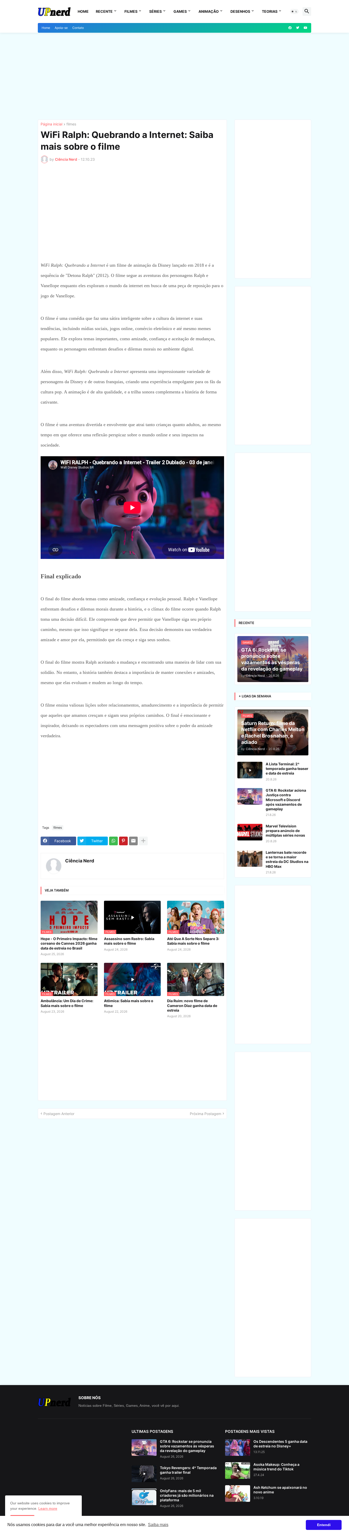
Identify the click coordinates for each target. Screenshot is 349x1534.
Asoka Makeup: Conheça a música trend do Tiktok (276, 1466)
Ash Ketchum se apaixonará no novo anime (280, 1489)
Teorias (269, 11)
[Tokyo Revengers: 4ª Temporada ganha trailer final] (144, 1474)
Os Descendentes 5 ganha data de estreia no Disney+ (280, 1443)
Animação (209, 11)
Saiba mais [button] (158, 1525)
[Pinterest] (123, 841)
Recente (104, 11)
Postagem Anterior (58, 1113)
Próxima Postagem (205, 1113)
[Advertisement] (174, 76)
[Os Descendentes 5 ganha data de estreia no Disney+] (237, 1447)
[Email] (133, 841)
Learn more (47, 1508)
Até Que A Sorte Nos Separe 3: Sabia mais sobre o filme (193, 940)
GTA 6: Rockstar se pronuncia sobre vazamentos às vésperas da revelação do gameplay (187, 1446)
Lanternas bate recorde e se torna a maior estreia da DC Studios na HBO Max (287, 859)
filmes (71, 124)
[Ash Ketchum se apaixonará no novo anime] (237, 1493)
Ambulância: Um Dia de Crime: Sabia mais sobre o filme (67, 1003)
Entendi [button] (324, 1525)
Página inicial (51, 124)
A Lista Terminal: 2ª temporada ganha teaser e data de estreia (287, 768)
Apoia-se (61, 28)
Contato (78, 28)
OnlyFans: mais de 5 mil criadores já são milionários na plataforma (187, 1495)
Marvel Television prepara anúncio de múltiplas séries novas (285, 830)
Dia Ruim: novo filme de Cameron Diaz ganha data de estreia (192, 1005)
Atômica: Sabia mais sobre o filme (128, 1003)
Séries (155, 11)
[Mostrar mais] (143, 841)
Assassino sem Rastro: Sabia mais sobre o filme (129, 940)
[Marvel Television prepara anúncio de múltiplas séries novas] (249, 832)
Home (83, 11)
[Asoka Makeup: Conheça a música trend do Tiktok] (237, 1470)
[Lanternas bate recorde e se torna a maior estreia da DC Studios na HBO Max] (249, 858)
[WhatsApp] (113, 841)
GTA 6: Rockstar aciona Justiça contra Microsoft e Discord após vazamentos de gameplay (286, 799)
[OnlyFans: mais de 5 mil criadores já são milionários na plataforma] (144, 1497)
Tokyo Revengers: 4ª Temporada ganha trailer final (188, 1470)
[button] (294, 11)
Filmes (130, 11)
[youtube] (305, 28)
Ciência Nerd (79, 860)
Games (180, 11)
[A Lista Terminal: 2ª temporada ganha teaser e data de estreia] (249, 770)
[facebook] (290, 28)
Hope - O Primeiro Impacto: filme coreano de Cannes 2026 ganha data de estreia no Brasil (69, 943)
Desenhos (240, 11)
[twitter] (297, 28)
